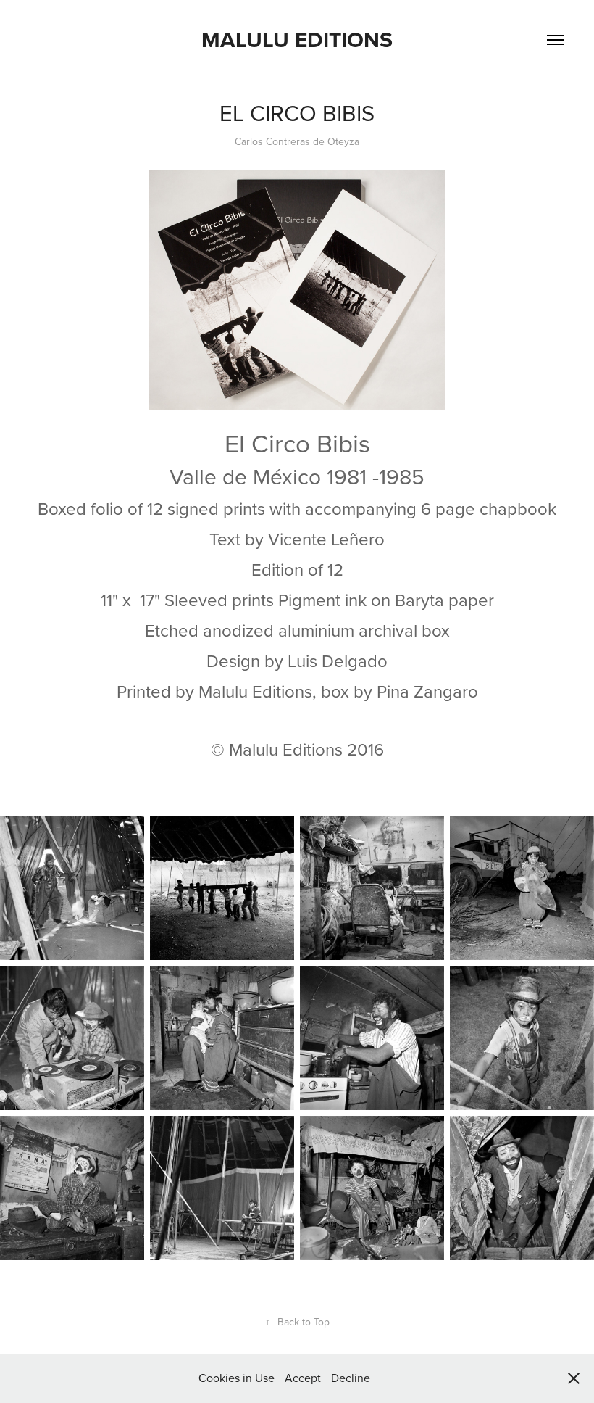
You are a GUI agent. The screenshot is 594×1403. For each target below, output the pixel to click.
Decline (350, 1378)
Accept (303, 1378)
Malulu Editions (297, 39)
